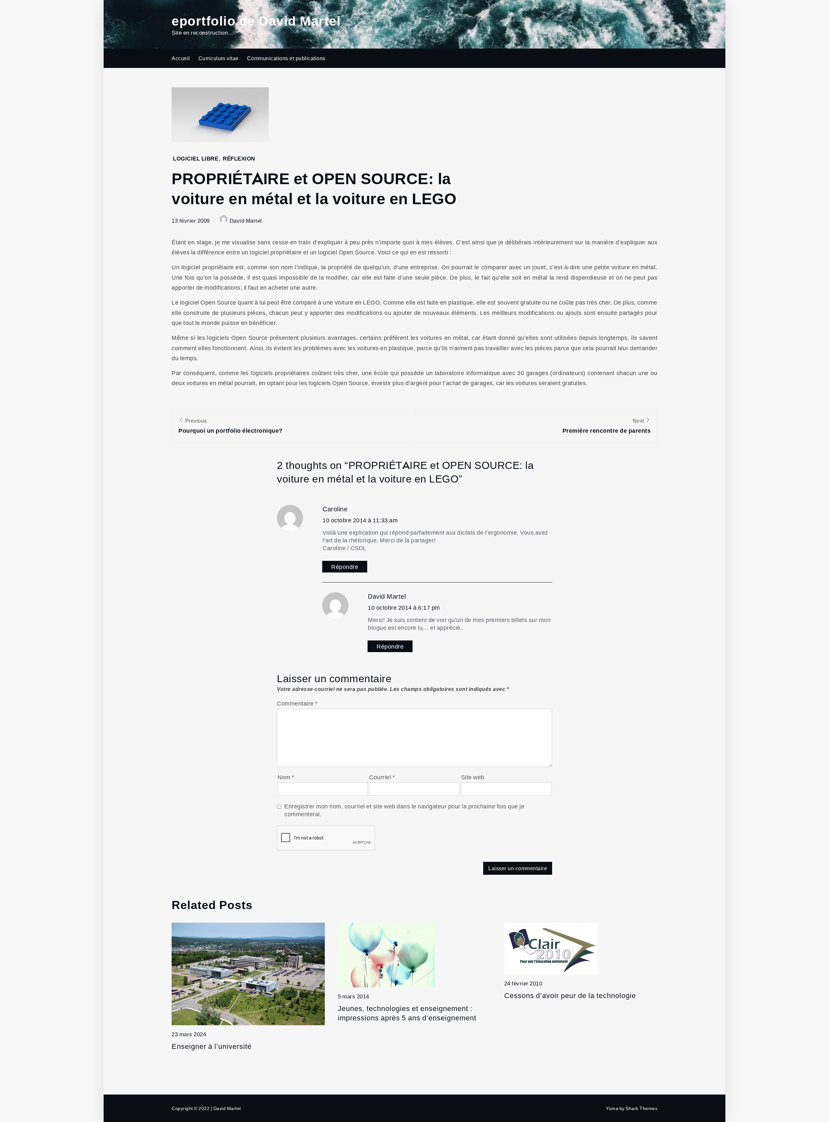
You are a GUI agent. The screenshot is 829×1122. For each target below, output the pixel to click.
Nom (286, 777)
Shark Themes (641, 1108)
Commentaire (297, 703)
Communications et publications (286, 58)
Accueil (181, 58)
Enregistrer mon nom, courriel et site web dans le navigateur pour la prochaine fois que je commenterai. (404, 810)
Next (606, 425)
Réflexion (239, 158)
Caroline (335, 509)
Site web (472, 777)
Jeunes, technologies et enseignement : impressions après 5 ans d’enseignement (407, 1013)
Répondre (344, 566)
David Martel (246, 220)
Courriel (382, 777)
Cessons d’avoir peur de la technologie (570, 995)
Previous (230, 425)
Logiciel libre (195, 158)
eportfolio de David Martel (256, 20)
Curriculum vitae (219, 58)
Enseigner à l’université (212, 1046)
